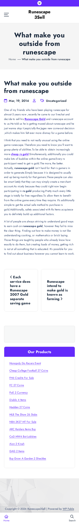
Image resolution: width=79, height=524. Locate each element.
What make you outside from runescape (46, 59)
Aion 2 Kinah (17, 444)
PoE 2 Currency (18, 392)
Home (12, 59)
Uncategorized (56, 101)
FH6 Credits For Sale (21, 378)
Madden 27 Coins (19, 407)
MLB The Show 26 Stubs (23, 414)
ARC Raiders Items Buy (22, 429)
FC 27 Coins (16, 385)
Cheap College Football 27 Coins (28, 370)
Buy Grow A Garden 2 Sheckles (27, 458)
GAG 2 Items (17, 451)
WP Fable (68, 509)
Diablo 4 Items (17, 400)
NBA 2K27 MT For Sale (22, 422)
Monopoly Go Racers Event (25, 363)
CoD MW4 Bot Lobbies (23, 436)
